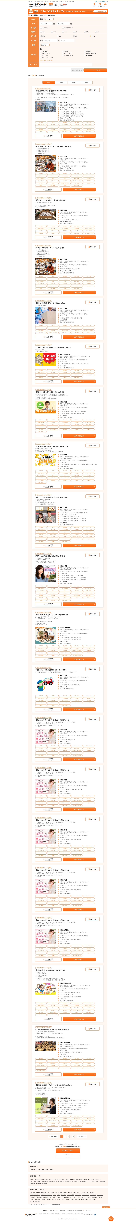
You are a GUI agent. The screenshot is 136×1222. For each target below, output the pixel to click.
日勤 (43, 32)
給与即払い (63, 1195)
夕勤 (76, 32)
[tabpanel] (45, 106)
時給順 (61, 82)
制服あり (44, 1199)
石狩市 (42, 1169)
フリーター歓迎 (68, 53)
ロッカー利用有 (84, 1199)
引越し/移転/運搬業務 (89, 1179)
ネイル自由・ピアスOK (35, 1201)
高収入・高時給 (70, 1195)
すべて (93, 36)
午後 (65, 32)
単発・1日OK (53, 1197)
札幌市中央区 (33, 1169)
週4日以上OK (93, 1195)
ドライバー (38, 1183)
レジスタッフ (45, 1181)
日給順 (73, 82)
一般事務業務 (63, 1111)
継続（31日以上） (68, 28)
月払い (58, 1195)
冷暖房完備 (77, 1199)
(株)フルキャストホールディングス (47, 1213)
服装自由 (49, 1199)
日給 (60, 36)
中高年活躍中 (89, 55)
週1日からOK (78, 1195)
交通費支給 (94, 1197)
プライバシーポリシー (88, 1214)
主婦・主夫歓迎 (46, 53)
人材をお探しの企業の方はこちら (74, 1210)
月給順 (86, 82)
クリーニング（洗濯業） (35, 1181)
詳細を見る (93, 90)
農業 (67, 1179)
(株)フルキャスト (58, 1213)
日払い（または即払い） (46, 1195)
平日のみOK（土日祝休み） (36, 1197)
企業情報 (45, 1210)
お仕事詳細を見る (79, 136)
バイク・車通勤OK (78, 1197)
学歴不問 (66, 51)
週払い (54, 1195)
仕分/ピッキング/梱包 (65, 118)
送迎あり (100, 1197)
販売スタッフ (52, 1181)
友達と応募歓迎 (65, 1199)
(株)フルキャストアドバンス (68, 1213)
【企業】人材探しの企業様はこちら (101, 1)
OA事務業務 (32, 1183)
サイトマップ (88, 1210)
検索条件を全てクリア (77, 70)
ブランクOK (45, 55)
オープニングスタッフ (47, 57)
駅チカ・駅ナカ (87, 1197)
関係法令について (54, 1210)
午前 (54, 32)
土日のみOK (100, 1195)
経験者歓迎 (88, 51)
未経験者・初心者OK (91, 53)
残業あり (54, 1199)
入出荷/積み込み (64, 466)
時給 (43, 36)
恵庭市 (46, 1169)
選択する (43, 45)
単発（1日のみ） (46, 28)
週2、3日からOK (85, 1195)
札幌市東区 (51, 1169)
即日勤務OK (46, 1197)
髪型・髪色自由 (92, 1199)
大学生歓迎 (44, 51)
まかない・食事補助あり (35, 1199)
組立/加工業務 (63, 415)
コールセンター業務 (93, 1181)
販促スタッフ (68, 1181)
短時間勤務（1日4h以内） (68, 1197)
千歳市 (38, 1169)
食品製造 (63, 1179)
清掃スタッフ (63, 687)
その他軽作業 (72, 1179)
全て (98, 32)
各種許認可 (62, 1210)
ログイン (67, 1157)
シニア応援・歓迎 (68, 55)
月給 (76, 36)
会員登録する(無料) (67, 1151)
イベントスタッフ (64, 641)
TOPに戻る (106, 1207)
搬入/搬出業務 (63, 320)
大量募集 (72, 1199)
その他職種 (44, 1183)
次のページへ (81, 1136)
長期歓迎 (59, 1197)
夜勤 (87, 32)
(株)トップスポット (78, 1213)
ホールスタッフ (75, 1181)
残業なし (59, 1199)
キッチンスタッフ (84, 1181)
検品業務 (58, 1179)
